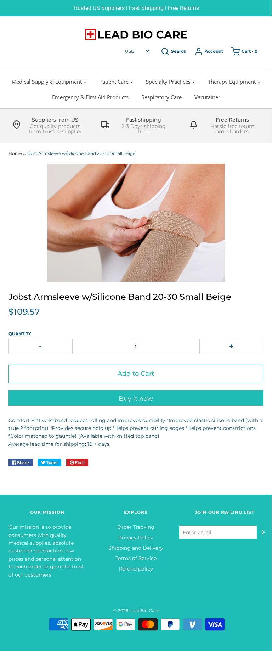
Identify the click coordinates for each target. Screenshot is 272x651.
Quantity (19, 333)
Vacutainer (207, 97)
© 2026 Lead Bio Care (136, 610)
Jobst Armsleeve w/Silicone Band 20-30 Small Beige (119, 297)
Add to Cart (136, 373)
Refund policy (136, 569)
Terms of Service (136, 558)
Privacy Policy (135, 537)
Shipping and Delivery (135, 548)
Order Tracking (135, 527)
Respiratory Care (161, 97)
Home (15, 153)
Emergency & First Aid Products (90, 97)
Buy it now (136, 399)
